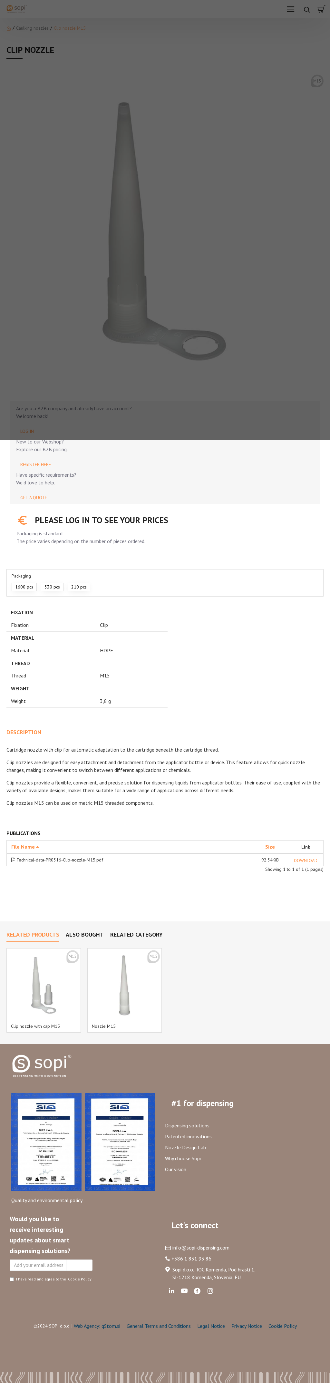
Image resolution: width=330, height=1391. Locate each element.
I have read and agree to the (54, 1279)
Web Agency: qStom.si (97, 1326)
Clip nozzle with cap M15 (35, 1026)
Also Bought (85, 934)
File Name (23, 846)
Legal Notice (211, 1326)
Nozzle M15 (104, 1026)
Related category (136, 934)
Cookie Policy (282, 1326)
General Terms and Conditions (159, 1326)
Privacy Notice (246, 1326)
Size (270, 846)
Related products (32, 934)
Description (23, 732)
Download (305, 860)
